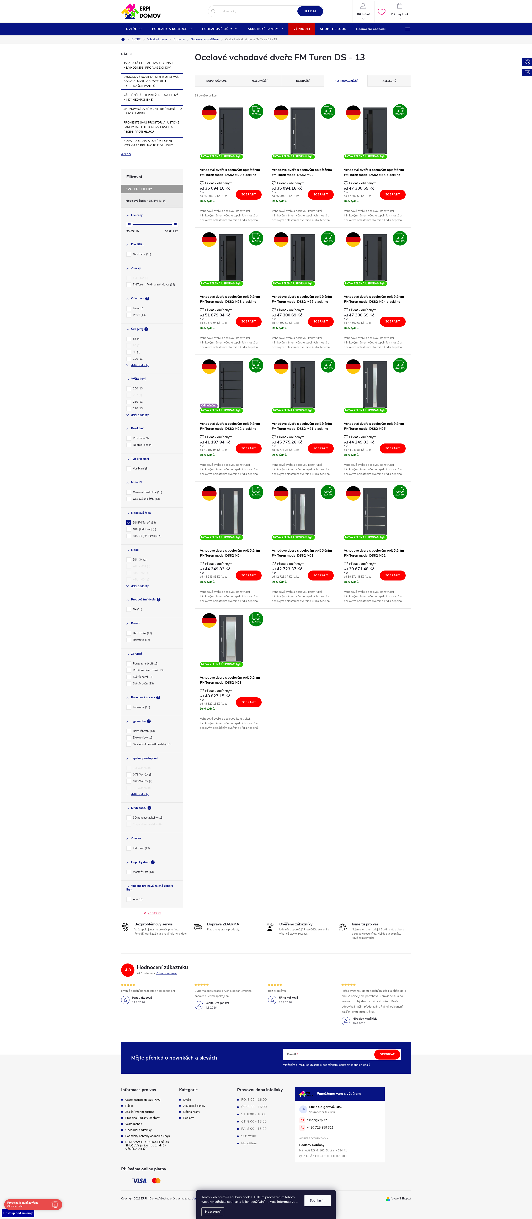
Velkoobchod (133, 1124)
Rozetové (141, 640)
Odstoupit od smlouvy (18, 1213)
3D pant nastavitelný (148, 818)
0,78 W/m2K (142, 775)
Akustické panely (194, 1106)
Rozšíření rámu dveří (148, 670)
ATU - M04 (141, 580)
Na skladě (141, 254)
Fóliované (141, 707)
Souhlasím (317, 1200)
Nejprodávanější (346, 81)
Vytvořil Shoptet (401, 1198)
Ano (138, 899)
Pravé (139, 315)
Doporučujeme (216, 81)
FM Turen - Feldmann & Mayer (153, 285)
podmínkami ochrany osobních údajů (346, 1065)
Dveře (187, 1100)
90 (136, 345)
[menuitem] (134, 29)
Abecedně (389, 81)
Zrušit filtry (154, 913)
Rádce (129, 1106)
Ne (137, 609)
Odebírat (387, 1054)
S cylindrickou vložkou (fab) (152, 744)
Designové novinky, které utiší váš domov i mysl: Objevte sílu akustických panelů (151, 81)
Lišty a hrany (191, 1112)
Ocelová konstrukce (147, 492)
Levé (138, 308)
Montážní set (143, 872)
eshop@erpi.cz (317, 1120)
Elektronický (143, 738)
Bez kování (142, 633)
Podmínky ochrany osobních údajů (147, 1136)
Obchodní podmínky (138, 1130)
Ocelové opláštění (146, 499)
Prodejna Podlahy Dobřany (142, 1118)
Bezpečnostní (143, 731)
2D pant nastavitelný (147, 824)
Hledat (310, 11)
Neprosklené (142, 445)
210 (138, 402)
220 (138, 408)
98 (136, 352)
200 (138, 388)
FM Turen (140, 278)
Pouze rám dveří (145, 664)
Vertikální (140, 469)
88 (136, 339)
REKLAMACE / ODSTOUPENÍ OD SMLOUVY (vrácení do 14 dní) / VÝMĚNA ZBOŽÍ (147, 1145)
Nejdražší (302, 81)
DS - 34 (139, 560)
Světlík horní (143, 677)
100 (138, 359)
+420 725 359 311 (320, 1127)
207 (137, 395)
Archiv (126, 154)
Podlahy (188, 1118)
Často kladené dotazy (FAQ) (143, 1100)
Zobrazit (248, 194)
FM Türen (141, 848)
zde (294, 1201)
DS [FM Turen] (157, 201)
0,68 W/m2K (142, 781)
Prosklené (140, 438)
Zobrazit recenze (166, 973)
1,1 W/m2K (141, 788)
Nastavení (212, 1211)
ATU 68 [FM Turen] (146, 536)
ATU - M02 (141, 573)
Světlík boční (143, 683)
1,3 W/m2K (141, 768)
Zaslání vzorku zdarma (139, 1112)
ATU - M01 (141, 566)
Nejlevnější (259, 81)
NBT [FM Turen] (144, 529)
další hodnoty (140, 365)
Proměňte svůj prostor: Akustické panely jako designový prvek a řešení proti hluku (151, 127)
